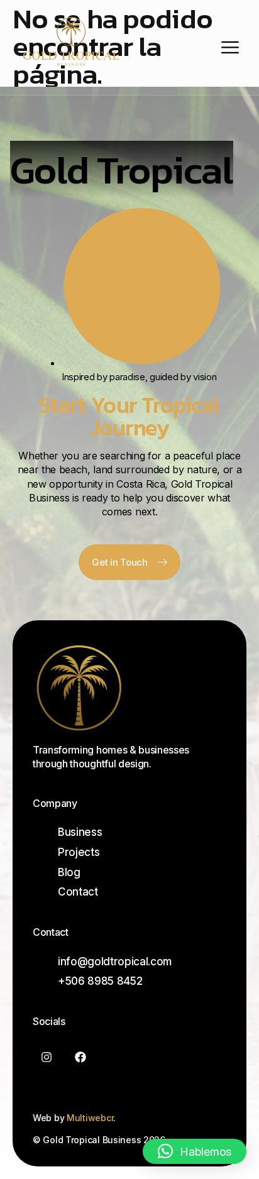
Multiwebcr (90, 1117)
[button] (194, 1151)
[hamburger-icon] (230, 47)
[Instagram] (46, 1057)
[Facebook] (80, 1057)
